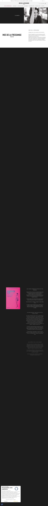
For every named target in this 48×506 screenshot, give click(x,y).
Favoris (39, 3)
